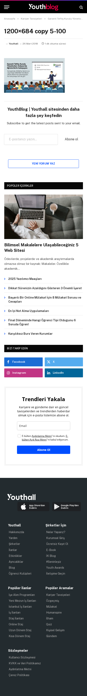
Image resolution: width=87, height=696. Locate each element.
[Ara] (81, 7)
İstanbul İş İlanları (20, 606)
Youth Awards (55, 567)
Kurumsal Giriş (55, 538)
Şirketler (14, 544)
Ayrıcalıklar (16, 561)
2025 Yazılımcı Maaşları (25, 278)
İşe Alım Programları (22, 594)
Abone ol (71, 139)
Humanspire (54, 612)
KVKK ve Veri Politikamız (25, 663)
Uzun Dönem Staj (20, 630)
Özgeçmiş (52, 600)
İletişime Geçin (55, 573)
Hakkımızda (16, 532)
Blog (12, 567)
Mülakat (51, 606)
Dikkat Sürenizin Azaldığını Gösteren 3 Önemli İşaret (45, 288)
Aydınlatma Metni (20, 669)
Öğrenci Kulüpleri (20, 573)
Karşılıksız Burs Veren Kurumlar (30, 333)
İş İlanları (14, 612)
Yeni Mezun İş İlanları (22, 600)
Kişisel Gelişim (55, 630)
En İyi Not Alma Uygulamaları (28, 311)
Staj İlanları (16, 618)
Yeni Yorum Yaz (43, 163)
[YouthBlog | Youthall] (43, 7)
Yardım (13, 538)
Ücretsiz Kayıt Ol (57, 544)
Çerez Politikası (19, 675)
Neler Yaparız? (55, 532)
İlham (49, 618)
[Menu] (6, 7)
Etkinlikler (15, 555)
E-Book (51, 550)
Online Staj (16, 624)
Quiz (49, 624)
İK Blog (51, 555)
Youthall (13, 43)
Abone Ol (43, 450)
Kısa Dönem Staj (19, 636)
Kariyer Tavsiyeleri (58, 594)
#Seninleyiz (53, 561)
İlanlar (13, 550)
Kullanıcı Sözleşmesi (22, 657)
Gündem (51, 636)
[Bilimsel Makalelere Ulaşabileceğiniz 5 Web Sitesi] (43, 217)
